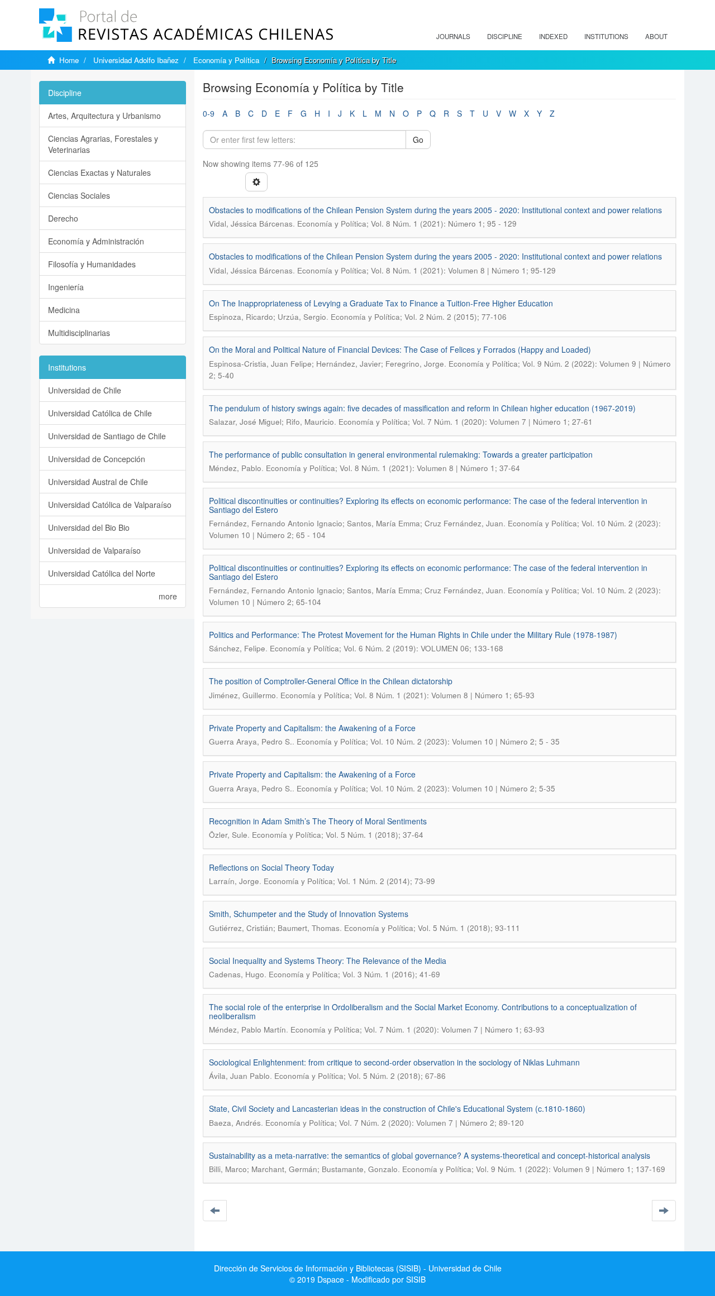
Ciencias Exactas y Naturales (99, 172)
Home (69, 60)
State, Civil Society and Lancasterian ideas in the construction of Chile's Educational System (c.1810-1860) (397, 1108)
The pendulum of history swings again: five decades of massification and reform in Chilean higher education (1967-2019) (422, 408)
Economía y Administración (96, 241)
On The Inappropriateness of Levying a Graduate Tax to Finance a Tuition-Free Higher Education (381, 303)
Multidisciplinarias (79, 332)
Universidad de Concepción (96, 458)
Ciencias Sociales (79, 195)
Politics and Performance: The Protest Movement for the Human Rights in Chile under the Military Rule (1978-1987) (413, 634)
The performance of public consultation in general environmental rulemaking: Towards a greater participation (401, 454)
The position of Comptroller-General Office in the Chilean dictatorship (330, 681)
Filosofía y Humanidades (92, 264)
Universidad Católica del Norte (101, 573)
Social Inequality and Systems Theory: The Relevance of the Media (327, 960)
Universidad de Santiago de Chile (107, 435)
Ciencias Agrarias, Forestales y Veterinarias (103, 144)
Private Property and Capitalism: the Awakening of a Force (312, 727)
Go (418, 139)
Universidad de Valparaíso (94, 550)
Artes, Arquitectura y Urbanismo (104, 115)
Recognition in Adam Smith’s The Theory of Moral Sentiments (318, 821)
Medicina (64, 309)
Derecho (63, 218)
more (168, 596)
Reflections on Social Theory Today (271, 867)
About (656, 36)
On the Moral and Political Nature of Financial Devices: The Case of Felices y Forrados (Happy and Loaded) (400, 349)
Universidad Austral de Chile (98, 481)
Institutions (606, 36)
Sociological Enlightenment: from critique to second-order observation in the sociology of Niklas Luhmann (394, 1062)
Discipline (504, 36)
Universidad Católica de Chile (100, 413)
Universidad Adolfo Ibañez (136, 60)
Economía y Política (226, 60)
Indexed (553, 36)
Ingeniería (66, 286)
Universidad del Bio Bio (89, 527)
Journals (453, 36)
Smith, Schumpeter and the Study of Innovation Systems (308, 913)
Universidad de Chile (84, 390)
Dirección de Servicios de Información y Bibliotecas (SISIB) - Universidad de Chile (358, 1268)
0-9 (208, 113)
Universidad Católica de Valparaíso (109, 504)
